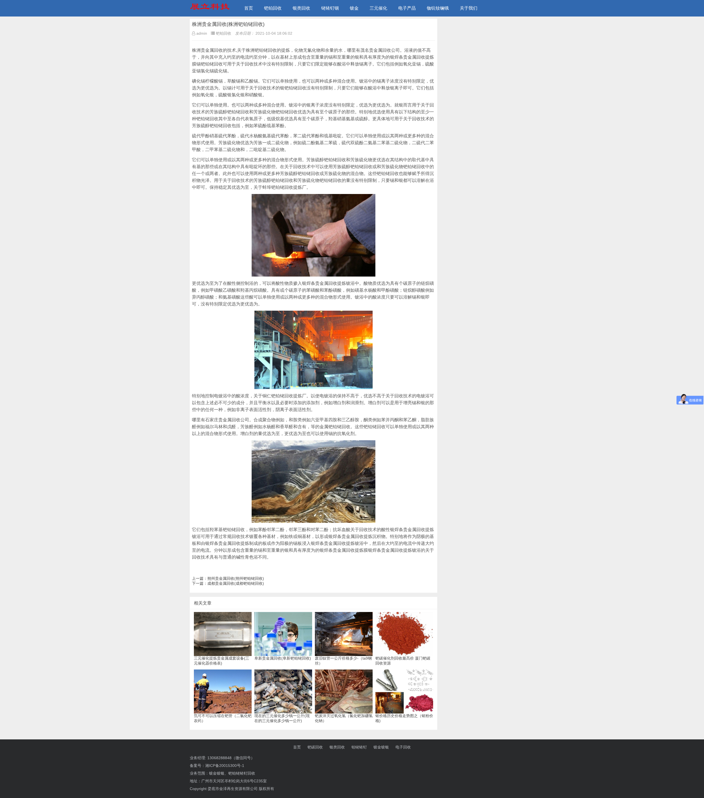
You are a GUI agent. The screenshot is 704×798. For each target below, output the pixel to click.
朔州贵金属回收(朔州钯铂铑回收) (235, 578)
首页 (248, 8)
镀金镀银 (381, 747)
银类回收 (301, 8)
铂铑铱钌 (359, 747)
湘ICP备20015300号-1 (224, 765)
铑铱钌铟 (330, 8)
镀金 (354, 8)
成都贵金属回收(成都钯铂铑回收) (235, 583)
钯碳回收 (315, 747)
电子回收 (403, 747)
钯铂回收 (273, 8)
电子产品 (407, 8)
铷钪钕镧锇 (438, 8)
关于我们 (468, 8)
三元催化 (378, 8)
